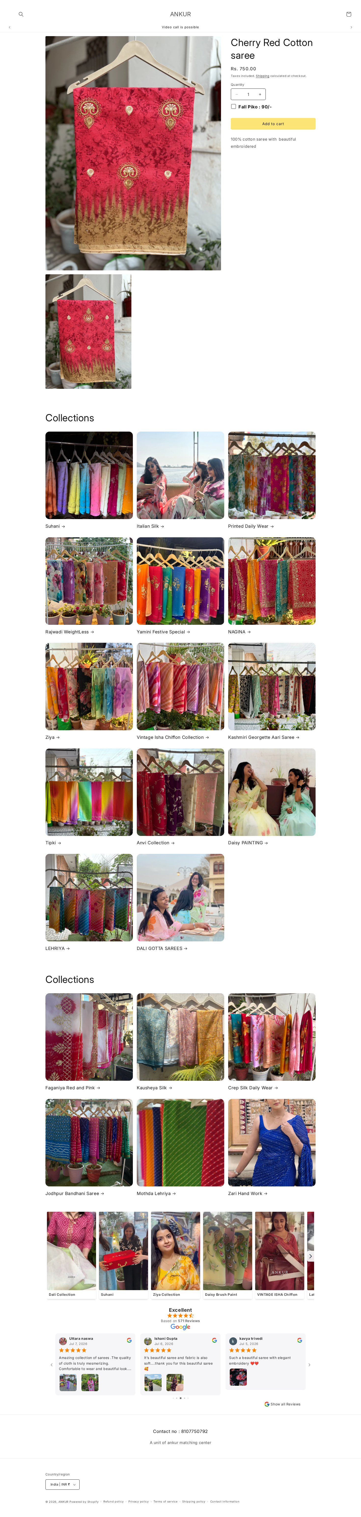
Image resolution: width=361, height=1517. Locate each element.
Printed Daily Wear (248, 526)
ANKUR (63, 1501)
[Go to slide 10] (173, 1398)
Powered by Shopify (84, 1501)
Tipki (50, 842)
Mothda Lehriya (154, 1193)
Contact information (225, 1501)
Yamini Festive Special (161, 631)
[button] (21, 14)
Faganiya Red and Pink (70, 1087)
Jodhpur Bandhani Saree (72, 1193)
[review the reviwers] (129, 1341)
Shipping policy (193, 1501)
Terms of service (165, 1501)
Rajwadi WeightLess (67, 631)
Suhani (52, 526)
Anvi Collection (153, 842)
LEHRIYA (55, 948)
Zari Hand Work (245, 1193)
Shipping (262, 76)
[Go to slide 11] (176, 1398)
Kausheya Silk (152, 1087)
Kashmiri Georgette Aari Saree (261, 737)
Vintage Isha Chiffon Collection (170, 737)
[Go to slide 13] (184, 1398)
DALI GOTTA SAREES (159, 948)
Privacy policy (138, 1501)
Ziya (50, 737)
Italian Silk (148, 526)
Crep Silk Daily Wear (250, 1087)
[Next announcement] (351, 27)
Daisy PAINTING (245, 842)
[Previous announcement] (9, 27)
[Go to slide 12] (180, 1398)
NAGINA (237, 631)
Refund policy (113, 1501)
